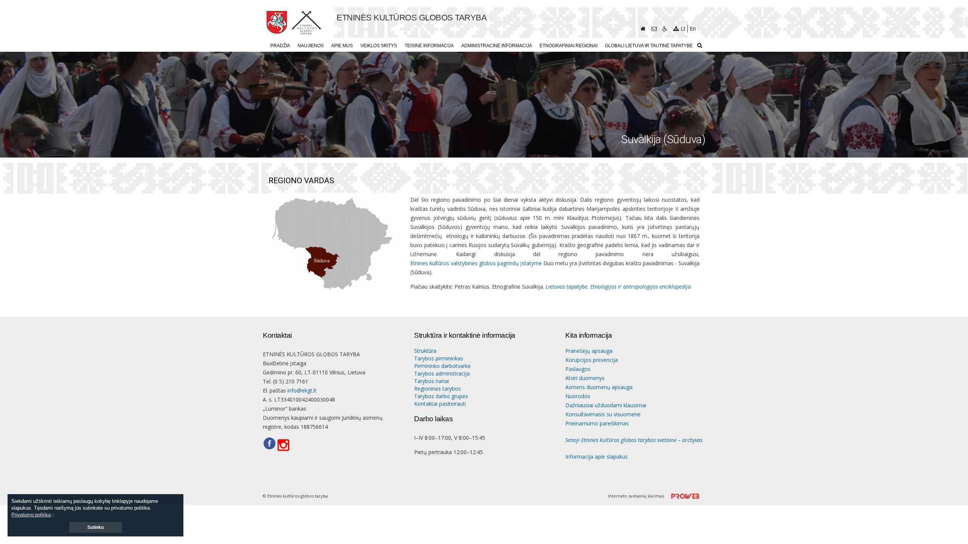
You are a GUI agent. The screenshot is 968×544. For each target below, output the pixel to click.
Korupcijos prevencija (591, 359)
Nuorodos (577, 396)
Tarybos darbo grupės (441, 396)
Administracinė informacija (496, 45)
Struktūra (425, 350)
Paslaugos (578, 368)
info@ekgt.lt (301, 390)
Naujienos (311, 45)
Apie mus (342, 45)
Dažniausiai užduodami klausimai (605, 405)
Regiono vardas (301, 180)
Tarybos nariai (431, 381)
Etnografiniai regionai (568, 45)
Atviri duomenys (585, 378)
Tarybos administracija (442, 373)
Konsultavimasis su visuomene (603, 414)
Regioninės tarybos (437, 388)
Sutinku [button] (95, 527)
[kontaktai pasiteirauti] (654, 28)
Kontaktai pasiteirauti (440, 403)
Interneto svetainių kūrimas (636, 496)
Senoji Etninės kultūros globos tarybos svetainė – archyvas (634, 440)
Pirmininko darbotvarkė (442, 365)
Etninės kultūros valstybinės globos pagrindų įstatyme (476, 263)
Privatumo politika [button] (31, 515)
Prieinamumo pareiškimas (597, 423)
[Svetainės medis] (676, 28)
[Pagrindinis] (643, 28)
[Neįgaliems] (665, 28)
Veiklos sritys (378, 45)
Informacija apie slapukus (596, 456)
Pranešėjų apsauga (589, 350)
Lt (683, 28)
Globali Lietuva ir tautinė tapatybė (649, 45)
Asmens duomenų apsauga (599, 387)
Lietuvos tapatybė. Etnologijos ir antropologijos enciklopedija (618, 286)
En (693, 28)
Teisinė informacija (429, 45)
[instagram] (286, 445)
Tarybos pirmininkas (438, 358)
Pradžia (280, 45)
